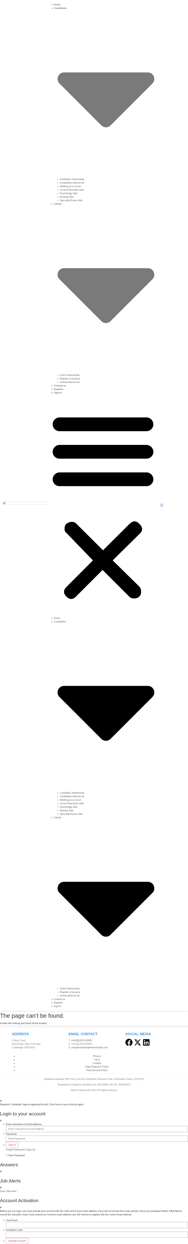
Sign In (58, 392)
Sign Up (31, 1149)
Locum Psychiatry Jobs (72, 190)
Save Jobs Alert (8, 1191)
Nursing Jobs (67, 197)
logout (66, 1104)
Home (57, 4)
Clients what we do (70, 382)
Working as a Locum (70, 186)
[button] (103, 506)
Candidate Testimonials (72, 179)
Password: (11, 1134)
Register (58, 389)
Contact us (60, 385)
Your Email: (12, 1220)
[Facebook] (129, 1042)
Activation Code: (14, 1230)
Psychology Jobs (69, 193)
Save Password (16, 1155)
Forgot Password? (15, 1149)
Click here (174, 1211)
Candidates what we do (72, 182)
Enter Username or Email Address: (24, 1124)
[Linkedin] (146, 1042)
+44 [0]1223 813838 (81, 1040)
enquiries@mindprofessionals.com (89, 1047)
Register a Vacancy (70, 378)
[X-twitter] (137, 1042)
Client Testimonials (70, 375)
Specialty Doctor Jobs (71, 200)
